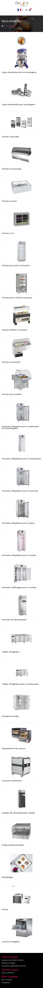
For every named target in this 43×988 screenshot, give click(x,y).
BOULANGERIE (11, 26)
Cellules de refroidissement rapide (18, 813)
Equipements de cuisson (13, 749)
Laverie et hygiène (11, 942)
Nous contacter (8, 973)
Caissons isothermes (12, 781)
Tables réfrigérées (10, 652)
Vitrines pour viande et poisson (17, 298)
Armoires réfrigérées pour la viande (19, 555)
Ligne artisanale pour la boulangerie (19, 72)
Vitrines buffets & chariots (14, 330)
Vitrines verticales (10, 137)
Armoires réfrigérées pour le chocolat (20, 491)
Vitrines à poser (9, 201)
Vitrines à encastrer (11, 362)
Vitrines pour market (11, 394)
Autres (5, 910)
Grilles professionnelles (13, 845)
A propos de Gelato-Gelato (12, 960)
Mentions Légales (8, 963)
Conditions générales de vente (14, 966)
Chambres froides (10, 716)
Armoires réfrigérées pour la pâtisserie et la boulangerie (20, 427)
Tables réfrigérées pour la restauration (20, 684)
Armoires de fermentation (14, 620)
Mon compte (7, 980)
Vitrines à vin (8, 233)
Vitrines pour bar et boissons (16, 266)
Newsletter (6, 982)
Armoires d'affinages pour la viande (19, 588)
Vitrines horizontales (12, 169)
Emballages (7, 877)
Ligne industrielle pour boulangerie (18, 105)
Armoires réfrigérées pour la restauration (21, 459)
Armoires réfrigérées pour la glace (18, 523)
